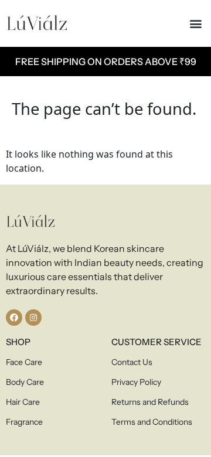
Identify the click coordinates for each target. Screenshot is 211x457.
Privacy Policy (136, 382)
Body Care (25, 382)
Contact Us (131, 362)
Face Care (24, 362)
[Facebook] (14, 317)
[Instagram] (33, 317)
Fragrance (24, 422)
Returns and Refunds (150, 402)
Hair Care (23, 402)
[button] (195, 23)
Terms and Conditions (151, 422)
